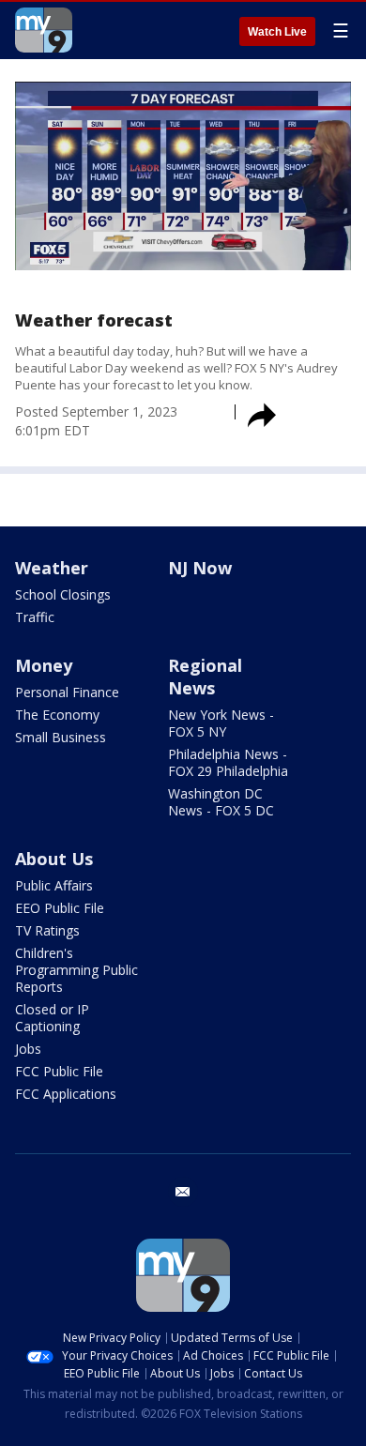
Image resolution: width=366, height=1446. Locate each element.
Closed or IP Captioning (52, 1017)
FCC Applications (65, 1094)
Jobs (28, 1049)
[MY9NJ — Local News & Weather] (43, 30)
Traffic (34, 617)
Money (43, 665)
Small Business (60, 737)
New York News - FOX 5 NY (221, 723)
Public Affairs (54, 885)
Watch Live (277, 31)
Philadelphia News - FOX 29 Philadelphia (228, 762)
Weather (51, 567)
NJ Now (200, 567)
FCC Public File (59, 1071)
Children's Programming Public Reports (76, 970)
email (183, 1192)
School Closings (63, 594)
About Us (54, 858)
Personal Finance (67, 692)
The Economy (57, 714)
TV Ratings (47, 930)
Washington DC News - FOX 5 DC (221, 801)
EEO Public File (59, 908)
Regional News (205, 676)
